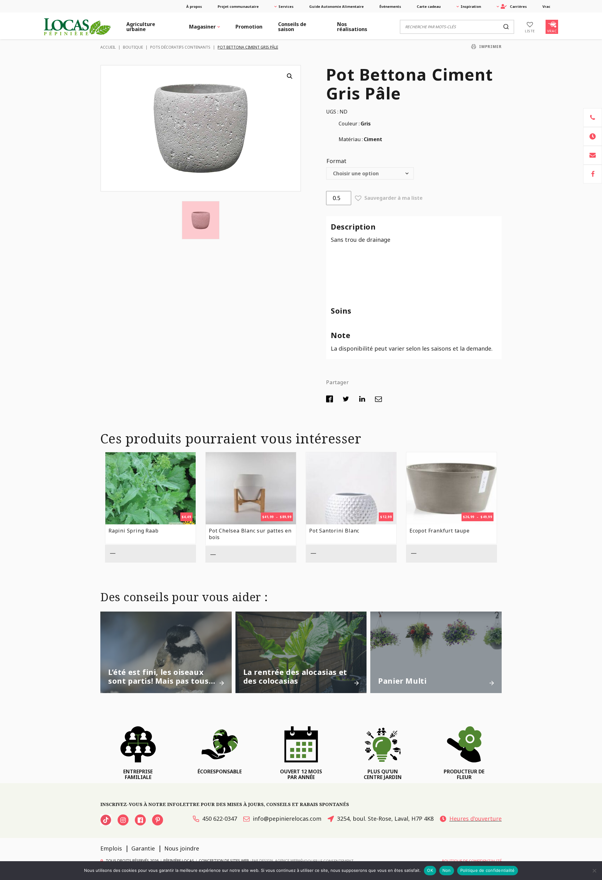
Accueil (108, 47)
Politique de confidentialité (487, 870)
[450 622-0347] (592, 117)
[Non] (594, 870)
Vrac (546, 6)
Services (285, 6)
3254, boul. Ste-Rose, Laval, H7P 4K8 (385, 818)
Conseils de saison (292, 27)
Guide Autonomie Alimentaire (336, 6)
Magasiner (202, 26)
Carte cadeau (429, 6)
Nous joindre (181, 848)
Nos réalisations (352, 27)
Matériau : (351, 139)
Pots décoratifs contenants (180, 47)
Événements (390, 6)
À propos (194, 6)
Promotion (248, 26)
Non (446, 870)
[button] (289, 76)
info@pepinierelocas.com (287, 818)
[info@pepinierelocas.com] (592, 155)
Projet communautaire (238, 6)
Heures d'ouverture (475, 818)
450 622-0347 (219, 818)
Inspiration (471, 6)
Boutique (133, 47)
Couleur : (349, 123)
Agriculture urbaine (140, 27)
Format (336, 161)
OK (430, 870)
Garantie (143, 848)
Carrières (518, 6)
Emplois (111, 848)
